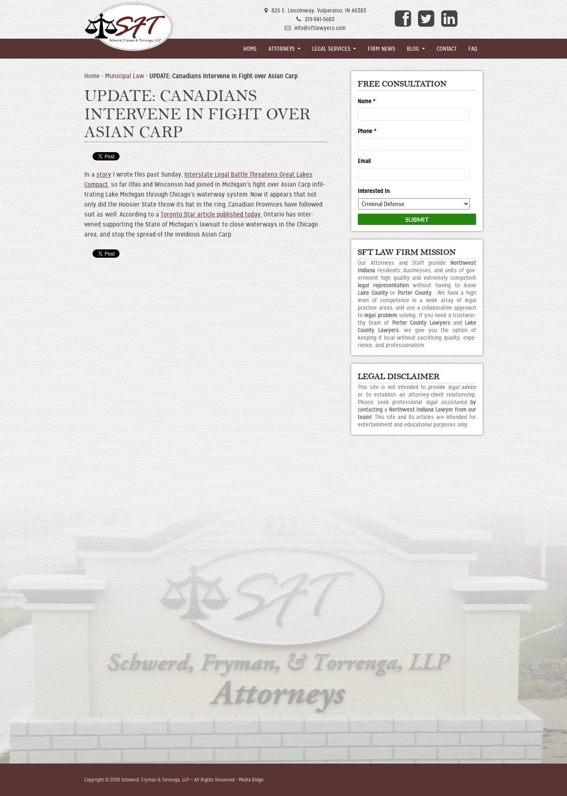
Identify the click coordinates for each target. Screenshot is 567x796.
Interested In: (374, 191)
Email (364, 161)
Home (250, 48)
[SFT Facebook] (404, 18)
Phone (367, 131)
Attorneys (282, 48)
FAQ (472, 48)
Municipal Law (124, 75)
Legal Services (331, 48)
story (103, 174)
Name (367, 101)
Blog (413, 48)
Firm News (381, 48)
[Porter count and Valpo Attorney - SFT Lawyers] (129, 27)
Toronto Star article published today (211, 214)
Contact (447, 48)
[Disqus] (205, 379)
